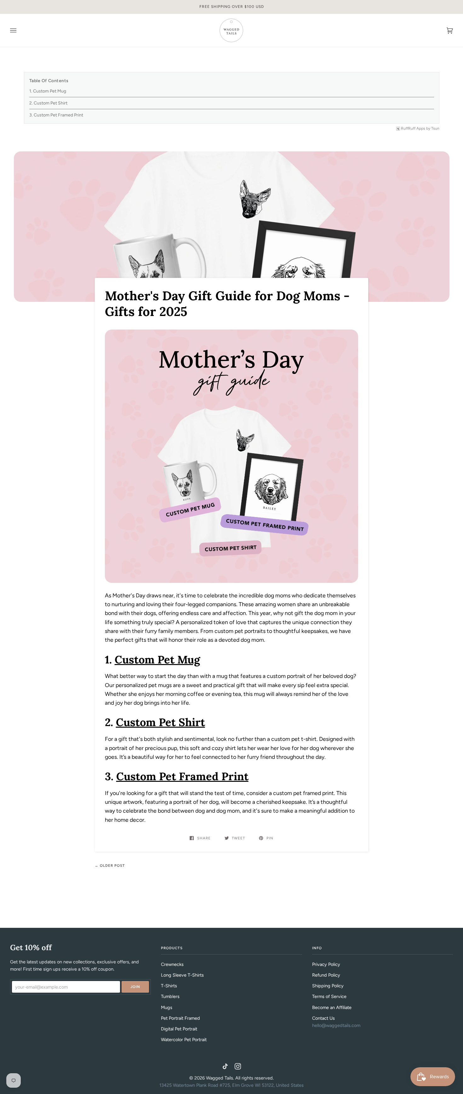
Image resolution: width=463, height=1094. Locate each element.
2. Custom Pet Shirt (48, 103)
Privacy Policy (326, 964)
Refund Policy (326, 975)
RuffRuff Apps (413, 128)
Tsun (435, 128)
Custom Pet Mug (157, 659)
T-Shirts (169, 986)
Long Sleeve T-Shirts (182, 975)
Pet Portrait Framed (180, 1018)
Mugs (166, 1007)
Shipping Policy (328, 986)
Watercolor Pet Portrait (184, 1039)
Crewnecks (172, 964)
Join (135, 986)
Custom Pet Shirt (160, 722)
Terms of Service (329, 996)
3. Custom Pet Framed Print (56, 115)
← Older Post (110, 865)
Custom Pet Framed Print (182, 776)
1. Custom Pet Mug (47, 91)
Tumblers (170, 996)
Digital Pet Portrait (179, 1029)
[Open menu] (19, 30)
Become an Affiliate (332, 1007)
